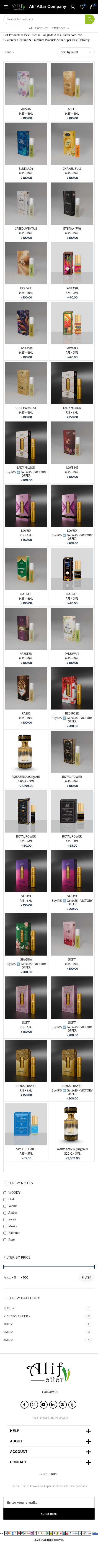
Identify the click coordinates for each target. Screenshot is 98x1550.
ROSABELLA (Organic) (26, 777)
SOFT (72, 959)
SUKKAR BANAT (26, 1086)
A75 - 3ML (72, 293)
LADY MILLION (72, 408)
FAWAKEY (72, 348)
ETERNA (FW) (72, 228)
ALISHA (26, 109)
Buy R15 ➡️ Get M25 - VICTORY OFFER (26, 474)
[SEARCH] (90, 19)
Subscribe (49, 1514)
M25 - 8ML (26, 113)
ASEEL (72, 109)
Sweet (12, 1219)
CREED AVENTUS (26, 228)
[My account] (72, 6)
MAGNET (26, 594)
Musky (12, 1226)
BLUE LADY (26, 168)
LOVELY (26, 530)
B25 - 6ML (26, 841)
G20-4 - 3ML (26, 781)
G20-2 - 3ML (72, 1153)
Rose (11, 1239)
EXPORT (26, 288)
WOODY (14, 1192)
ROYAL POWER (72, 777)
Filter (86, 1277)
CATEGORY (59, 28)
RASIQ (26, 713)
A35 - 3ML (72, 841)
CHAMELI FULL (72, 168)
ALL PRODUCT (38, 28)
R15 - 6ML (72, 412)
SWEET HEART (26, 1149)
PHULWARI (72, 653)
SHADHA (26, 959)
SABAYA (26, 896)
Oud (11, 1199)
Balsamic (14, 1233)
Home (7, 52)
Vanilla (12, 1206)
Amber (12, 1212)
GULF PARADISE (26, 408)
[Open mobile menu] (5, 6)
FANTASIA (72, 288)
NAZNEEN (26, 653)
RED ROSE (72, 713)
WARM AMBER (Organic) (72, 1149)
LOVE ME (72, 467)
